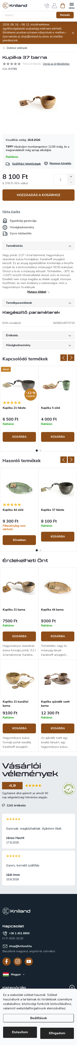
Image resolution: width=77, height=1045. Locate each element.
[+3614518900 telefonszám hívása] (46, 5)
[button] (19, 638)
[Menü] (71, 5)
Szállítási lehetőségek (26, 164)
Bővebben (19, 540)
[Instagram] (18, 961)
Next (71, 357)
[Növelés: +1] (71, 177)
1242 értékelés (16, 805)
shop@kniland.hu (20, 946)
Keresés (65, 15)
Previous (63, 357)
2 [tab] (40, 451)
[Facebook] (6, 961)
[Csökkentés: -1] (71, 182)
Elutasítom (20, 1032)
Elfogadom (57, 1033)
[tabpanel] (19, 406)
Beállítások (38, 1018)
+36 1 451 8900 (19, 933)
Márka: (11, 212)
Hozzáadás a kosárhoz (38, 195)
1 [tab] (37, 451)
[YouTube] (29, 961)
